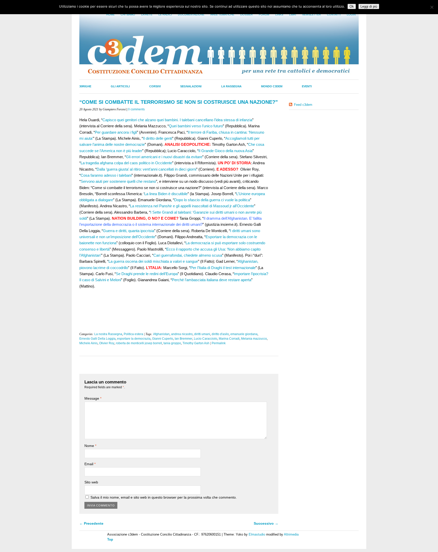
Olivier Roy (106, 343)
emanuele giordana (244, 334)
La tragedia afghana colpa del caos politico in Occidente (126, 163)
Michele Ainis (88, 343)
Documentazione (191, 14)
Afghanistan (161, 334)
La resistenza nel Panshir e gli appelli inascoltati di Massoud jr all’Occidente (192, 206)
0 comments (136, 109)
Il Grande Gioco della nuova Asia (225, 151)
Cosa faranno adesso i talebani (106, 175)
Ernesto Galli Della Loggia (97, 338)
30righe (85, 86)
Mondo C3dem (271, 86)
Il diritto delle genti (157, 138)
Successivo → (266, 523)
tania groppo (172, 343)
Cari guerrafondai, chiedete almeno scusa (187, 255)
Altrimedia (291, 534)
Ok (352, 6)
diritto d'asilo (220, 334)
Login (351, 14)
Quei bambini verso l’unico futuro (196, 126)
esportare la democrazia (134, 338)
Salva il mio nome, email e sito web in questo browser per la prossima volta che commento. (163, 497)
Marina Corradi (229, 338)
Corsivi (155, 86)
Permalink (219, 343)
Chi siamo (128, 14)
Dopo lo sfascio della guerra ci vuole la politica (212, 200)
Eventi (307, 86)
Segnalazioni (191, 86)
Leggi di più (368, 6)
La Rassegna (231, 86)
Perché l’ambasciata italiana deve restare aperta (211, 280)
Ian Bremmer (183, 338)
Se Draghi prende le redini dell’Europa (147, 274)
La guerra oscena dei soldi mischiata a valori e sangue (153, 261)
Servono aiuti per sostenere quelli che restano (118, 181)
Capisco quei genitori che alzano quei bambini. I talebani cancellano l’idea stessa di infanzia (177, 120)
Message (92, 398)
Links (279, 14)
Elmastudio (257, 534)
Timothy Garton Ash (195, 343)
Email (90, 464)
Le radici (165, 14)
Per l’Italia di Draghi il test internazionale (223, 267)
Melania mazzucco (254, 338)
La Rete (146, 14)
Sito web (91, 482)
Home (110, 14)
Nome (90, 446)
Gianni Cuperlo (162, 338)
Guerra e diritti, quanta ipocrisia (128, 231)
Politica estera (133, 334)
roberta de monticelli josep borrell (139, 343)
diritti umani (202, 334)
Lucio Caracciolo (205, 338)
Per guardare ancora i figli (116, 132)
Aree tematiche (222, 14)
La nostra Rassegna (108, 334)
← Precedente (91, 523)
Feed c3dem (303, 105)
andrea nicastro (182, 334)
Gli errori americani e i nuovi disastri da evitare (164, 157)
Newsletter (311, 14)
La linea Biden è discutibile (166, 194)
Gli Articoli (120, 86)
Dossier (246, 14)
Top (110, 539)
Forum (264, 14)
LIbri (292, 14)
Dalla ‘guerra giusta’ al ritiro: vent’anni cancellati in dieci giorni (146, 169)
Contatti (334, 14)
